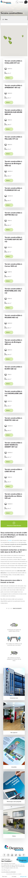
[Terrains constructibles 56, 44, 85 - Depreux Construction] (6, 2)
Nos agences (14, 732)
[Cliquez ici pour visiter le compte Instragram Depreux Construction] (8, 855)
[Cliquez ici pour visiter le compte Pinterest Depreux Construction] (24, 855)
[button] (22, 36)
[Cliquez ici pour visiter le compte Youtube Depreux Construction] (12, 855)
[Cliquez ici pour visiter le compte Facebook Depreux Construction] (4, 855)
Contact (21, 2)
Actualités (14, 767)
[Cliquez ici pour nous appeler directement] (17, 2)
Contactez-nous (14, 698)
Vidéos (14, 836)
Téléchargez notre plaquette (14, 801)
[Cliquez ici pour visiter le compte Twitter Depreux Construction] (16, 855)
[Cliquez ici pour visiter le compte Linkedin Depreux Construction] (20, 855)
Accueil (2, 11)
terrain (9, 540)
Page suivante (17, 608)
